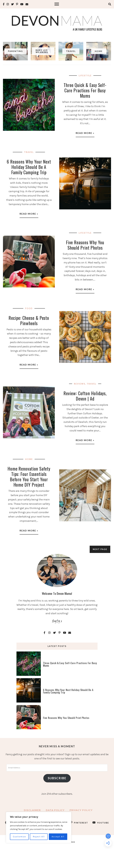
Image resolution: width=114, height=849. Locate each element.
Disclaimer (32, 810)
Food (29, 308)
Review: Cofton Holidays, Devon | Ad (85, 396)
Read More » (85, 132)
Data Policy (55, 810)
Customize (19, 836)
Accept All (58, 836)
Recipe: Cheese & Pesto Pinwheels (29, 320)
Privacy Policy (81, 810)
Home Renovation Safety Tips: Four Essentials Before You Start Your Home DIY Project (29, 476)
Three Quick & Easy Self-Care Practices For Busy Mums (85, 90)
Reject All (39, 836)
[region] (38, 827)
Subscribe (57, 778)
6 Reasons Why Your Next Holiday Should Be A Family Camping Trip (29, 167)
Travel (29, 152)
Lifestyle (85, 75)
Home (29, 459)
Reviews (79, 383)
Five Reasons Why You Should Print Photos (85, 245)
